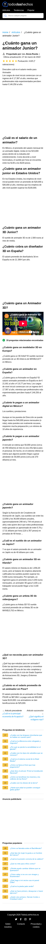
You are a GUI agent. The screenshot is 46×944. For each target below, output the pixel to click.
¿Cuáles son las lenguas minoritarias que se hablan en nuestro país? (26, 736)
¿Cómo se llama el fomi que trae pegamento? (22, 766)
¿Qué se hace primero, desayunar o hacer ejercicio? (26, 892)
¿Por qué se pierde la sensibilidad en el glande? (25, 748)
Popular (30, 10)
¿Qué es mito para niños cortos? (22, 864)
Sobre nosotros (8, 925)
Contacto (21, 924)
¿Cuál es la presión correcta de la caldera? (26, 859)
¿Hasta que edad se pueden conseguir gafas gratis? (25, 789)
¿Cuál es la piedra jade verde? (22, 886)
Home (5, 32)
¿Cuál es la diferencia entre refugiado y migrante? (25, 742)
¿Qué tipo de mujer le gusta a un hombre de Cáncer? (26, 854)
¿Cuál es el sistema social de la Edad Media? (24, 760)
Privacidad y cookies (36, 925)
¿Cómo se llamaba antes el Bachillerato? (26, 848)
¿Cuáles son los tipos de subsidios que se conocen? (26, 754)
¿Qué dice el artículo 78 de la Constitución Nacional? (26, 772)
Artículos (6, 10)
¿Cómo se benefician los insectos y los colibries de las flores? (25, 778)
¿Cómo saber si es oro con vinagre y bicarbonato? (24, 875)
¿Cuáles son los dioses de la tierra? (24, 783)
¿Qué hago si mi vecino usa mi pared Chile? (24, 881)
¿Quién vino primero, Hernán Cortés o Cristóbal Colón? (25, 898)
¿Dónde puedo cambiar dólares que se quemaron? (25, 869)
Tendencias (19, 10)
